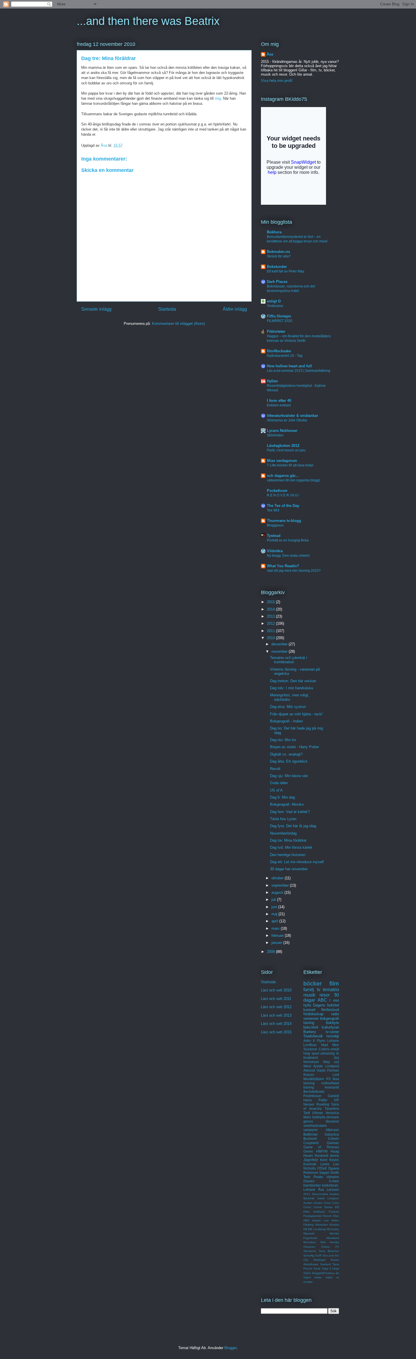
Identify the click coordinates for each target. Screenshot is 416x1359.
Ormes (325, 1246)
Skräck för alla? (279, 256)
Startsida (167, 309)
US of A (276, 790)
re (337, 1277)
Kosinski (309, 1164)
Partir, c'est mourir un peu (286, 450)
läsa (336, 1079)
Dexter (328, 1207)
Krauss (308, 1074)
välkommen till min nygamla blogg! (293, 480)
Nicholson (309, 1242)
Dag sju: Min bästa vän (289, 776)
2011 (271, 631)
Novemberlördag (283, 833)
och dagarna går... (283, 475)
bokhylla (318, 1117)
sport (315, 1053)
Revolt (275, 769)
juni (274, 907)
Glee (336, 1215)
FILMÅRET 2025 (279, 321)
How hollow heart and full (289, 366)
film (334, 983)
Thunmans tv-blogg (284, 521)
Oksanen (309, 1246)
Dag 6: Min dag (282, 797)
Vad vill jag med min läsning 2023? (294, 571)
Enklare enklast (279, 405)
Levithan (310, 1045)
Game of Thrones (321, 1147)
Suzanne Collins (316, 1049)
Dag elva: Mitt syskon (288, 707)
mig (218, 98)
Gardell (333, 1096)
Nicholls (309, 1168)
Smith (334, 1172)
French (327, 1215)
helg (306, 1053)
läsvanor (332, 1121)
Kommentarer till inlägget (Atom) (178, 323)
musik (309, 995)
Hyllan (272, 381)
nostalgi (332, 1036)
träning (308, 1087)
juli (274, 899)
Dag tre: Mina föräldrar (288, 840)
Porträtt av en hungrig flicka (288, 540)
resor (324, 995)
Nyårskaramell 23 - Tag (285, 356)
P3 (328, 1079)
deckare (333, 1117)
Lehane (333, 1040)
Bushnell (310, 1138)
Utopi (335, 1268)
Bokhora (274, 232)
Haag (335, 1151)
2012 (271, 623)
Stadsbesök (313, 1036)
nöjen (329, 1277)
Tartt (306, 1113)
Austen (308, 1202)
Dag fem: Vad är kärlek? (290, 812)
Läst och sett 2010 (276, 990)
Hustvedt (321, 1155)
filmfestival (330, 1010)
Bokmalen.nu (278, 251)
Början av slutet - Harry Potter (294, 747)
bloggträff (318, 1273)
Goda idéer (279, 783)
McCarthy (333, 1229)
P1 (337, 1246)
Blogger (230, 1348)
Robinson (310, 1172)
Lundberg (319, 1229)
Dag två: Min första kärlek (291, 847)
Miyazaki (308, 1233)
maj (274, 914)
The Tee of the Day (283, 506)
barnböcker (312, 1185)
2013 (271, 616)
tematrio (331, 989)
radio (335, 1014)
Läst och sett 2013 (276, 1015)
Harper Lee (320, 1220)
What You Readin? (283, 566)
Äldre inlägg (235, 309)
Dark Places (277, 282)
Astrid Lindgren (328, 1198)
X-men (334, 1181)
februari (278, 935)
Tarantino (332, 1108)
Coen (327, 1202)
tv (318, 989)
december (280, 644)
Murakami (333, 1237)
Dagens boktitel (326, 1005)
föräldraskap (313, 1014)
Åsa (270, 54)
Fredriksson (312, 1096)
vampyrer (310, 1130)
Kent (323, 1160)
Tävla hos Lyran (283, 819)
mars (276, 928)
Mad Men (330, 1045)
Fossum (334, 1211)
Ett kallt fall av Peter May (285, 271)
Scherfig (308, 1255)
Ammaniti (332, 1087)
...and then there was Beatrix (148, 21)
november (280, 651)
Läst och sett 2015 (276, 1032)
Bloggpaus (275, 525)
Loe (336, 1164)
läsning (309, 1083)
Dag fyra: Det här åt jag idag (293, 826)
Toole (317, 1268)
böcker (312, 983)
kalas (318, 1277)
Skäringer (319, 1259)
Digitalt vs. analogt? (286, 754)
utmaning (327, 1053)
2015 (271, 602)
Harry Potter (315, 1100)
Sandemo (309, 1251)
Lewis (324, 1164)
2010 (271, 638)
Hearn (308, 1155)
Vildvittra (275, 551)
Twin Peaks (313, 1177)
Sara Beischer (329, 1251)
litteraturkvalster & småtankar (292, 415)
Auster (318, 1202)
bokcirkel (310, 1027)
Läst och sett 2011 (276, 999)
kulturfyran (330, 1027)
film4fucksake (279, 351)
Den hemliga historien (287, 855)
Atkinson (332, 1130)
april (275, 921)
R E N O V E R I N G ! (283, 495)
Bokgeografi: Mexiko (287, 804)
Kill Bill (307, 1229)
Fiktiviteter (276, 331)
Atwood (309, 1070)
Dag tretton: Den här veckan (293, 681)
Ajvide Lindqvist (326, 1066)
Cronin (318, 1207)
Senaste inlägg (96, 309)
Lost (336, 1074)
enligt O (274, 301)
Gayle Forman (328, 1070)
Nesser (308, 1104)
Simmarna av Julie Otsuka (287, 420)
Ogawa (333, 1168)
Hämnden (321, 1224)
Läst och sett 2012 (276, 1007)
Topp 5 (326, 1268)
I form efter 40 (279, 400)
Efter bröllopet (314, 1211)
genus (308, 1121)
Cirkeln (333, 1138)
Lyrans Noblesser (282, 430)
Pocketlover (277, 490)
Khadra (334, 1224)
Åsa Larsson (328, 1189)
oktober (278, 878)
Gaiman (333, 1143)
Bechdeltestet (313, 1091)
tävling (308, 1023)
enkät (335, 1049)
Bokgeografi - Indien (286, 721)
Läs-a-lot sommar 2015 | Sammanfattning (298, 371)
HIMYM (321, 1151)
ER (337, 1207)
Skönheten (275, 435)
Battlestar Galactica (321, 1134)
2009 (271, 952)
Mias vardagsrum (282, 460)
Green (308, 1151)
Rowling (322, 1104)
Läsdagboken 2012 (283, 445)
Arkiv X (309, 1040)
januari (277, 942)
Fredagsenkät (312, 1215)
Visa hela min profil (276, 80)
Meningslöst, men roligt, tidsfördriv (289, 697)
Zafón (307, 1273)
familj (308, 989)
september (280, 885)
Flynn (321, 1040)
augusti (277, 892)
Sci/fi (318, 1255)
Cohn (335, 1202)
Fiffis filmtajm (279, 316)
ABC (322, 1000)
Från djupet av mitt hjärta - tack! (296, 714)
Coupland (311, 1143)
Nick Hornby (329, 1242)
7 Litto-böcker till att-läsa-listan (290, 465)
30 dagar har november (289, 869)
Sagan (324, 1172)
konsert (309, 1010)
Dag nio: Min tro (283, 740)
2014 (271, 609)
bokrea (329, 1273)
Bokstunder (277, 266)
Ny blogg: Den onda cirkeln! (288, 556)
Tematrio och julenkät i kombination (288, 660)
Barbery (309, 1032)
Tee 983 (273, 510)
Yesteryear (275, 306)
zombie (308, 1281)
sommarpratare (315, 1125)
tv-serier (332, 1032)
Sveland (325, 1264)
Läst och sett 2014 (276, 1023)
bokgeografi (329, 1018)
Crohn (307, 1207)
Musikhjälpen (313, 1079)
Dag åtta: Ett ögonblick (289, 761)
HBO (306, 1220)
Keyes (334, 1160)
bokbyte (332, 1023)
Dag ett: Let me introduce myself (297, 862)
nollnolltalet (330, 1083)
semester (311, 1018)
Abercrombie (320, 1194)
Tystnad (273, 536)
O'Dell (322, 1168)
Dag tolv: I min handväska (291, 688)
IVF (336, 1100)
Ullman (317, 1113)
